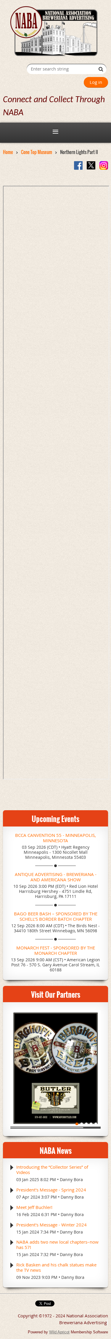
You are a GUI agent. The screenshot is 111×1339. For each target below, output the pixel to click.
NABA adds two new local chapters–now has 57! (57, 1244)
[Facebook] (78, 165)
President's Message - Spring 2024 (51, 1190)
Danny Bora (71, 1179)
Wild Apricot (59, 1332)
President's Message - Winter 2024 (51, 1225)
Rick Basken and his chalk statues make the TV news (56, 1267)
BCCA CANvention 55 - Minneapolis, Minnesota (55, 837)
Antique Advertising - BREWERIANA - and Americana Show (55, 876)
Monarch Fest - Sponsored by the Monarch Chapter (55, 950)
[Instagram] (103, 165)
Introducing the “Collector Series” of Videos (52, 1169)
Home (8, 152)
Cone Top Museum (36, 152)
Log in (96, 82)
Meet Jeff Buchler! (34, 1207)
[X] (91, 165)
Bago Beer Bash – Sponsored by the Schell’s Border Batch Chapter (55, 916)
